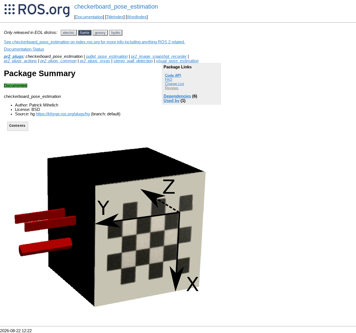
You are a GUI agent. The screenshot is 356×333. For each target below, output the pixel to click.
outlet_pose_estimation (107, 56)
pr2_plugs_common (58, 61)
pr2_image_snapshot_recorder (159, 56)
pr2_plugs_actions (20, 61)
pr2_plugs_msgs (95, 61)
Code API (173, 75)
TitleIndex (114, 17)
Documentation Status (24, 49)
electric (69, 33)
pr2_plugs (13, 56)
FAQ (168, 80)
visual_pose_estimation (177, 61)
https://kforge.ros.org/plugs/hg (63, 114)
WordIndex (137, 17)
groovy (100, 33)
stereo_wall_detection (133, 61)
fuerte (84, 33)
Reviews (172, 88)
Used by (171, 100)
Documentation (89, 17)
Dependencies (177, 96)
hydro (115, 33)
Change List (174, 84)
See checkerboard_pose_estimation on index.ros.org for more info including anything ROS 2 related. (94, 42)
